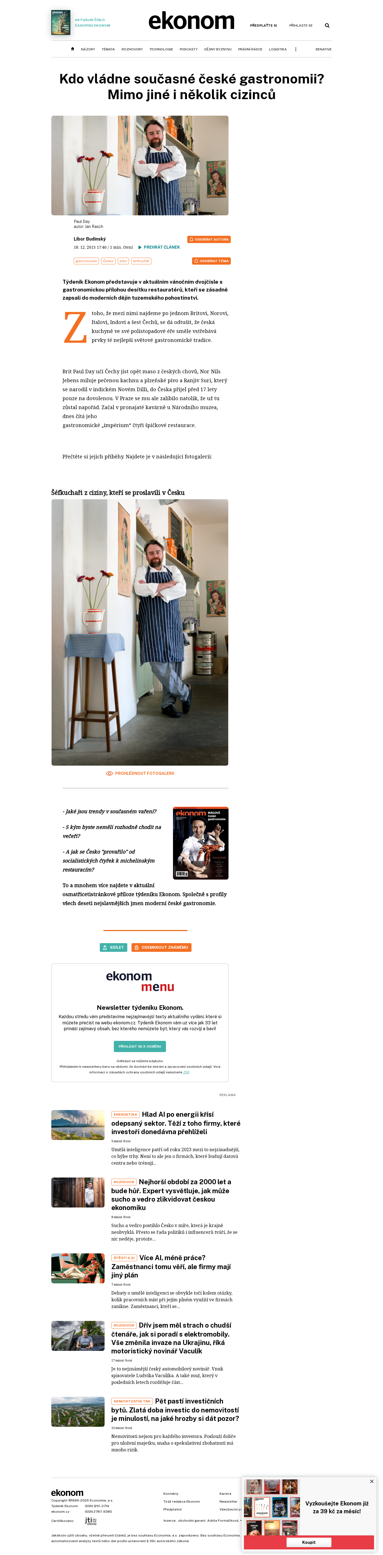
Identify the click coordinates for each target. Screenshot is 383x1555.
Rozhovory (132, 49)
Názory (88, 49)
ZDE (186, 1072)
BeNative (324, 49)
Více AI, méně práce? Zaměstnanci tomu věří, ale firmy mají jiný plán (171, 1266)
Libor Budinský (90, 239)
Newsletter (228, 1501)
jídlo (123, 261)
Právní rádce (250, 49)
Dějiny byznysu (218, 49)
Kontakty (170, 1494)
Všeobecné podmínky (237, 1509)
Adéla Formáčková (222, 1521)
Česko (108, 261)
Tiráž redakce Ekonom (181, 1501)
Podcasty (189, 49)
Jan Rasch (94, 226)
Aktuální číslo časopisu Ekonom (92, 22)
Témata (108, 49)
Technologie (161, 49)
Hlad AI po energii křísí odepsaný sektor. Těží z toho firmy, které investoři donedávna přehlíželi (176, 1123)
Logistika (278, 49)
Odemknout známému (165, 947)
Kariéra (225, 1494)
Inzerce (169, 1521)
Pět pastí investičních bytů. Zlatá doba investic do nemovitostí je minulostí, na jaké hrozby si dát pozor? (175, 1409)
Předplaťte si (263, 25)
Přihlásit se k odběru (140, 1046)
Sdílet (117, 947)
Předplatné (172, 1509)
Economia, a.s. (101, 1500)
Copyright (59, 1500)
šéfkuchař (141, 261)
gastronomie (86, 261)
